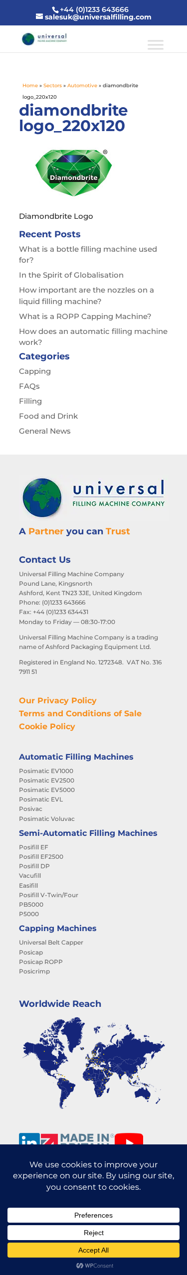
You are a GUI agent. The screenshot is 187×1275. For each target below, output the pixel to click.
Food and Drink (48, 416)
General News (45, 431)
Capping (35, 371)
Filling (30, 401)
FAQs (29, 386)
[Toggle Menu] (156, 44)
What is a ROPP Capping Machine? (85, 316)
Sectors (52, 85)
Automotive (82, 85)
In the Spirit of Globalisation (71, 275)
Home (30, 85)
